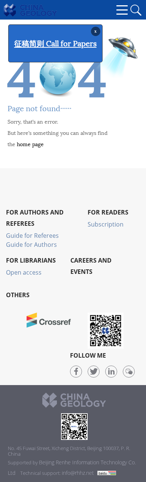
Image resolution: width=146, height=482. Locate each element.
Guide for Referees (32, 235)
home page (30, 144)
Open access (24, 272)
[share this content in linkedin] (111, 372)
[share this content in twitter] (94, 372)
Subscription (106, 224)
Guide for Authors (31, 244)
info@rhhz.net (78, 472)
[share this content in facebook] (76, 372)
